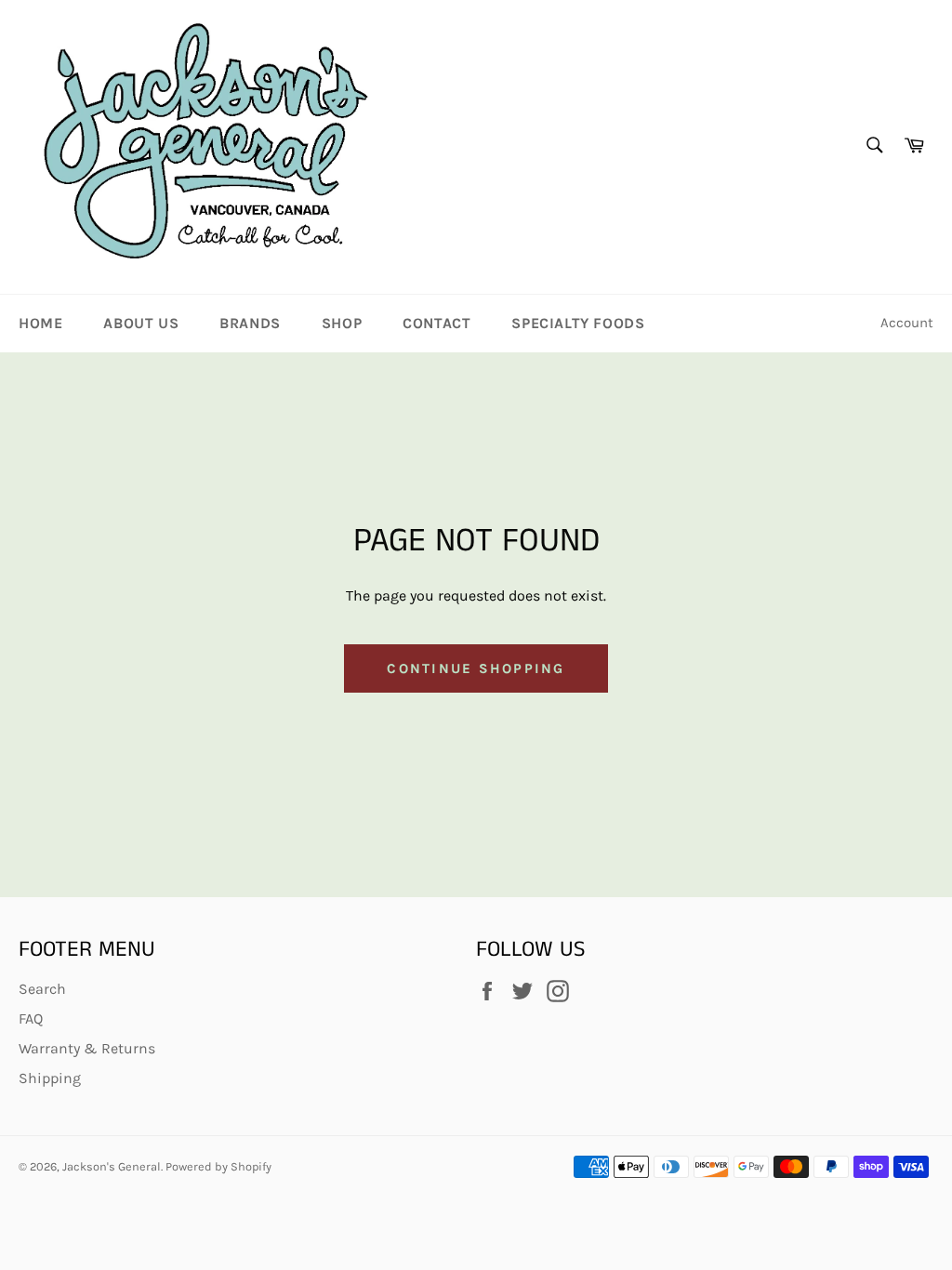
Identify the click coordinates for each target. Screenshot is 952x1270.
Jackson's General (111, 1166)
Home (40, 323)
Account (906, 322)
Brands (250, 323)
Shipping (50, 1078)
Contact (436, 323)
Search (42, 989)
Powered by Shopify (218, 1166)
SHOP (342, 323)
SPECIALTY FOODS (577, 323)
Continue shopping (475, 668)
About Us (140, 323)
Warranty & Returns (87, 1048)
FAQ (31, 1018)
